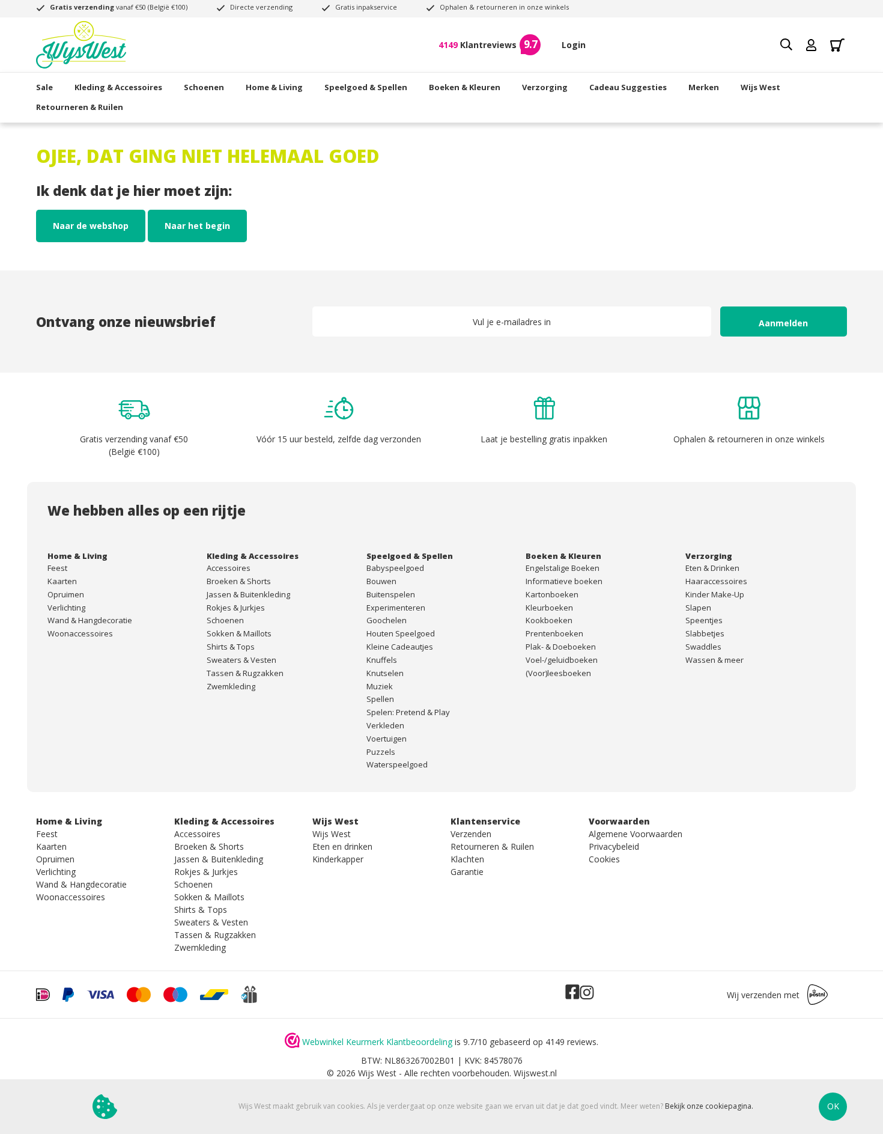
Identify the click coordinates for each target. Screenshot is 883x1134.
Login (574, 44)
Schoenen (204, 87)
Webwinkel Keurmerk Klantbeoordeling (377, 1041)
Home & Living (274, 87)
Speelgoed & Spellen (365, 87)
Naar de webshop (91, 225)
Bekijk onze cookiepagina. (709, 1107)
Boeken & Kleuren (464, 87)
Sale (44, 87)
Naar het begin (197, 225)
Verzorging (545, 87)
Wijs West (760, 87)
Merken (703, 87)
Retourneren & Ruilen (79, 107)
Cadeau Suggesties (628, 87)
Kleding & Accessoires (118, 87)
